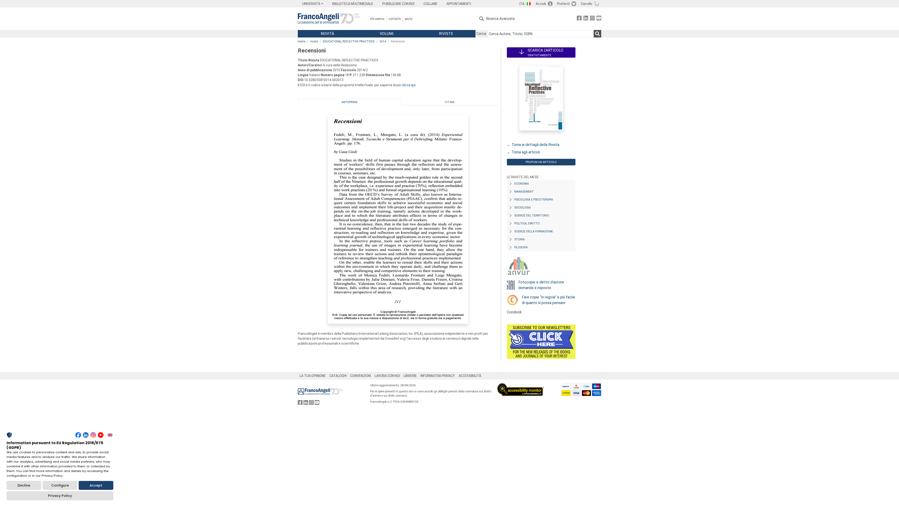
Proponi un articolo (541, 162)
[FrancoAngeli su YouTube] (599, 19)
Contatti (394, 19)
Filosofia (521, 247)
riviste (314, 41)
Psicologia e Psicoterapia (533, 199)
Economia (521, 183)
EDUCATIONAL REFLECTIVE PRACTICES (349, 41)
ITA (522, 4)
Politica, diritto (527, 223)
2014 (382, 41)
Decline (24, 485)
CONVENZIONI (360, 376)
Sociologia (522, 207)
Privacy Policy (60, 495)
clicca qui (409, 85)
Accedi (541, 4)
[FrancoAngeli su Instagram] (592, 19)
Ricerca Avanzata (500, 18)
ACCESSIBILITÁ (470, 376)
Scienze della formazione (533, 231)
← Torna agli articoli (523, 152)
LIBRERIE (410, 376)
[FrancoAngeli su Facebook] (579, 19)
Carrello (586, 4)
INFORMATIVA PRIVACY (437, 376)
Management (524, 191)
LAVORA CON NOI (387, 376)
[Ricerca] (597, 33)
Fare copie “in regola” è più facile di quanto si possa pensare (548, 300)
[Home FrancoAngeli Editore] (329, 19)
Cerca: (481, 33)
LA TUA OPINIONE (313, 376)
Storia (519, 239)
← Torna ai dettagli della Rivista (533, 144)
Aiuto (409, 19)
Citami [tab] (449, 102)
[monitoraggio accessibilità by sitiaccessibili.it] (520, 386)
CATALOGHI (337, 376)
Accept (96, 485)
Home (301, 41)
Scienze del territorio (531, 215)
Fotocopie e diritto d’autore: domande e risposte (541, 285)
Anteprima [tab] (349, 102)
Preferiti (563, 4)
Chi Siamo (377, 19)
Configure (60, 485)
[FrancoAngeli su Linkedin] (585, 19)
